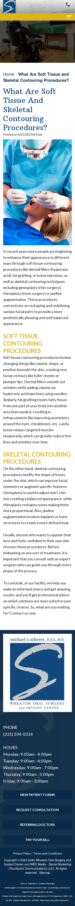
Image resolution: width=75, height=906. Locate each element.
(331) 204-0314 (18, 734)
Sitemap (44, 872)
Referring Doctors (37, 824)
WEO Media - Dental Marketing (50, 864)
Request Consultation (37, 810)
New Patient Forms (37, 795)
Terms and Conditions (47, 853)
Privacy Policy (22, 853)
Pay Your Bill (37, 840)
